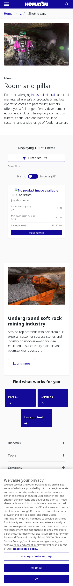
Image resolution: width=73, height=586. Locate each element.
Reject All (36, 567)
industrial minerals (43, 95)
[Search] (66, 4)
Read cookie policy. (25, 548)
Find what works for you (36, 381)
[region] (36, 527)
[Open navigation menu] (6, 4)
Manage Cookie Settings (36, 556)
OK (36, 578)
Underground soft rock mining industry (35, 321)
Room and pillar (28, 85)
